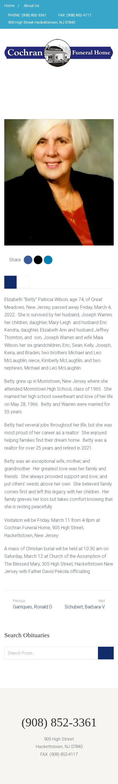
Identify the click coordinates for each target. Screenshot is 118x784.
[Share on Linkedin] (48, 260)
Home (9, 5)
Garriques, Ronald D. (33, 604)
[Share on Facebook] (28, 260)
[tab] (10, 282)
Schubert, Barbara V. (85, 607)
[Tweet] (38, 260)
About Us (31, 5)
